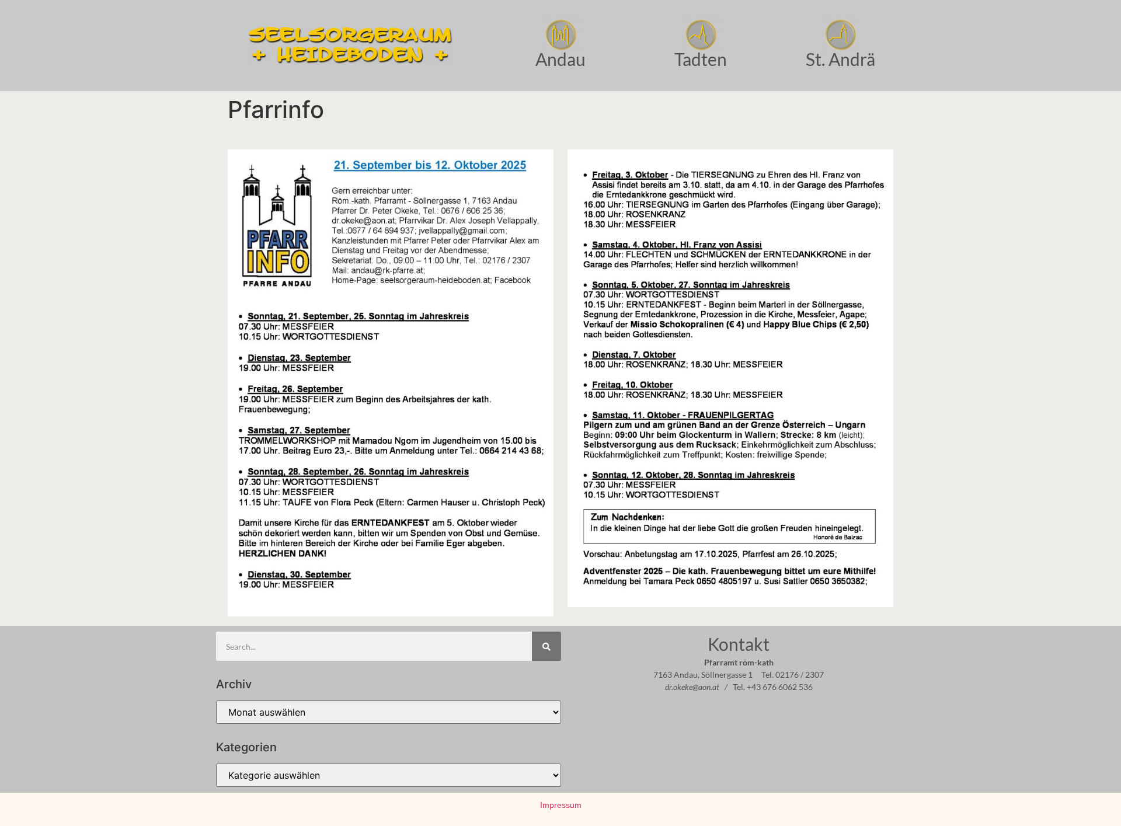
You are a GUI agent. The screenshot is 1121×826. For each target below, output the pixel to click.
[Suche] (546, 646)
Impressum (561, 805)
